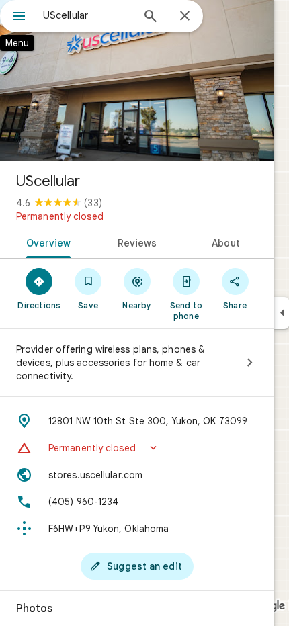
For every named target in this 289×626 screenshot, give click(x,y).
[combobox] (87, 15)
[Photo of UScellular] (137, 80)
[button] (137, 448)
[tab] (46, 242)
